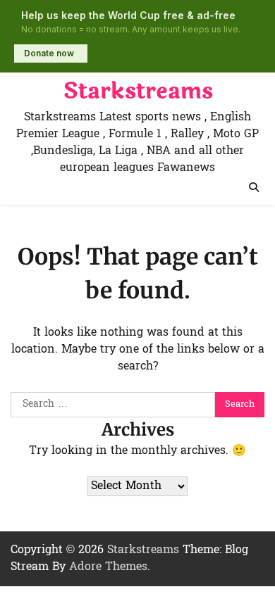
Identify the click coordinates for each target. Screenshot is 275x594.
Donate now (49, 53)
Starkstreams (138, 91)
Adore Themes (108, 567)
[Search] (253, 187)
